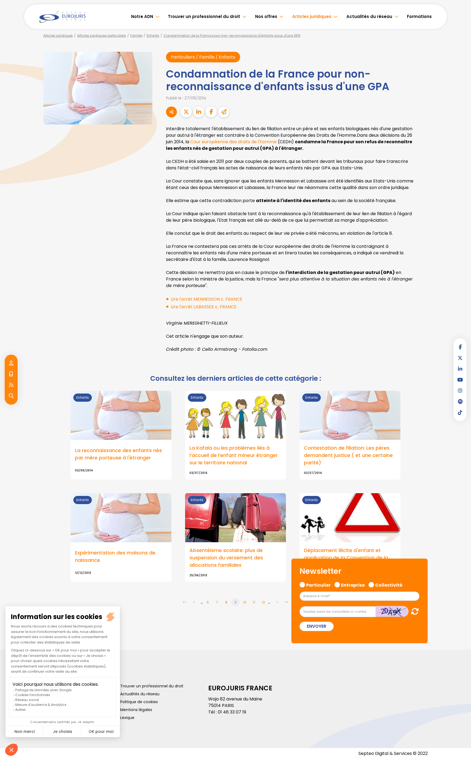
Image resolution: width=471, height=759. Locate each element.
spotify (460, 401)
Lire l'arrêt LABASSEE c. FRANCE (204, 307)
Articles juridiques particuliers (101, 35)
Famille (136, 35)
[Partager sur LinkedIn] (198, 111)
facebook (460, 347)
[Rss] (11, 385)
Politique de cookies (139, 702)
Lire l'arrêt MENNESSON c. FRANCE (206, 299)
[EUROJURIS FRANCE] (62, 16)
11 (254, 602)
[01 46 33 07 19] (11, 374)
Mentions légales (136, 709)
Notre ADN (142, 16)
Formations (419, 16)
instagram (460, 390)
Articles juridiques (311, 16)
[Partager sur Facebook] (211, 111)
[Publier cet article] (186, 111)
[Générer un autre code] (413, 611)
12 (263, 602)
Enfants (153, 35)
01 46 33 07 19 (232, 712)
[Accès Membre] (11, 363)
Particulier (318, 584)
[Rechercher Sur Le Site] (11, 396)
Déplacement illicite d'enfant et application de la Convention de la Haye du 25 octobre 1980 (346, 557)
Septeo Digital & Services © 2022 (393, 753)
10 (244, 602)
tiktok (460, 412)
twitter (460, 357)
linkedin (460, 368)
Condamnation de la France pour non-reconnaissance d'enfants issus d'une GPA (232, 35)
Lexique (127, 717)
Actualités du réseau (369, 16)
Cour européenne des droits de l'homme (233, 142)
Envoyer (316, 626)
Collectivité (388, 584)
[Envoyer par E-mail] (223, 111)
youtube (460, 379)
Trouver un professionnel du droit (204, 16)
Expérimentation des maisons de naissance (115, 556)
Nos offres (266, 16)
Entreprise (353, 584)
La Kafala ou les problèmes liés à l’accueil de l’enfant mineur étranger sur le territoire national (233, 455)
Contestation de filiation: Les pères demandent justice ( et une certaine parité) (348, 455)
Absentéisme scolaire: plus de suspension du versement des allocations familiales (226, 557)
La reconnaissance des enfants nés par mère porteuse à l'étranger (118, 454)
